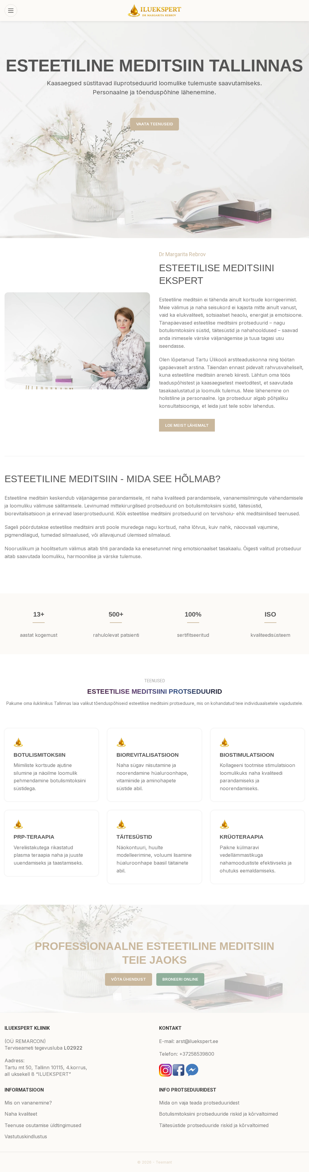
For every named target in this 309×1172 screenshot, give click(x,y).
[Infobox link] (51, 765)
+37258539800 (196, 1054)
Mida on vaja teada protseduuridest (199, 1103)
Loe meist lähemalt (187, 425)
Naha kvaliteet (21, 1114)
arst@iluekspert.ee (197, 1041)
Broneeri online (180, 979)
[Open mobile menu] (11, 11)
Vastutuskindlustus (26, 1136)
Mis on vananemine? (28, 1103)
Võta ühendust (128, 979)
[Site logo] (154, 10)
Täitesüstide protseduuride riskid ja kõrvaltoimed (214, 1125)
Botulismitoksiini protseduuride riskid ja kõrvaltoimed (218, 1114)
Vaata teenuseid (154, 123)
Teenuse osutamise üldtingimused (43, 1125)
